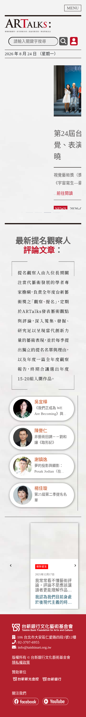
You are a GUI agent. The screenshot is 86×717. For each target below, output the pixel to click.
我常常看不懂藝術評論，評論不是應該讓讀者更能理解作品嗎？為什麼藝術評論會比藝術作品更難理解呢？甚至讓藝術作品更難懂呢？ (42, 585)
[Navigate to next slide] (75, 565)
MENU (73, 8)
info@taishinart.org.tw (34, 647)
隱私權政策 (21, 662)
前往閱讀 (16, 193)
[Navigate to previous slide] (10, 565)
